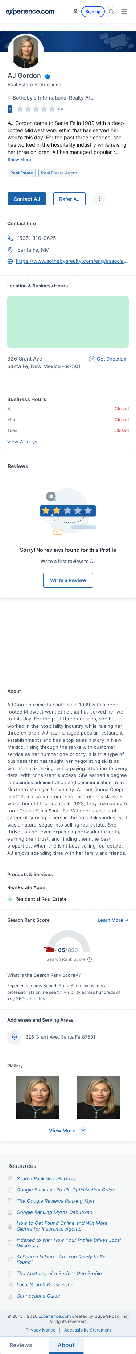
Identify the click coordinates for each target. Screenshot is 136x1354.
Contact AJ (26, 199)
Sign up (93, 11)
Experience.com (55, 1316)
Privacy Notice (40, 1330)
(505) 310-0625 (36, 238)
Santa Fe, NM (33, 250)
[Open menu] (124, 11)
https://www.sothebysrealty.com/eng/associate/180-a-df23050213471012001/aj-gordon (72, 261)
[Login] (75, 12)
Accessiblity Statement (87, 1330)
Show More (19, 159)
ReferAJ (69, 199)
